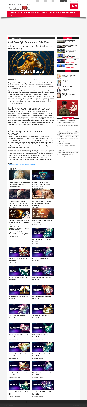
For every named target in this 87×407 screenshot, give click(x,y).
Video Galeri (22, 401)
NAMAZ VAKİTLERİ (30, 1)
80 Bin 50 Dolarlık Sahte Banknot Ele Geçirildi (70, 41)
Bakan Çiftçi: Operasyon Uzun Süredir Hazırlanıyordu (71, 55)
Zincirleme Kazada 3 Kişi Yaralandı (64, 141)
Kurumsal (53, 401)
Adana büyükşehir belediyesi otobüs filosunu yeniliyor (71, 50)
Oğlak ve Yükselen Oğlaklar (21, 83)
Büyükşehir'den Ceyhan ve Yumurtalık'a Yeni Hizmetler (67, 138)
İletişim (60, 401)
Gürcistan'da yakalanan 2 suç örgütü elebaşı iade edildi (67, 136)
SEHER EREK (64, 86)
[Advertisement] (43, 26)
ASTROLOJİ (19, 38)
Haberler (13, 38)
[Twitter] (11, 79)
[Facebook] (9, 79)
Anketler (15, 401)
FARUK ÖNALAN (65, 74)
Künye (37, 401)
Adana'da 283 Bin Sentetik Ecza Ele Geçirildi (66, 147)
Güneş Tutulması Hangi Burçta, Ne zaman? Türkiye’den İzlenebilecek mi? (19, 222)
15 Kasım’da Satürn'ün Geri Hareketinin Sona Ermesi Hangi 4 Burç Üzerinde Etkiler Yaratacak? (18, 203)
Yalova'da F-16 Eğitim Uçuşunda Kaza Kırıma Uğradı (67, 148)
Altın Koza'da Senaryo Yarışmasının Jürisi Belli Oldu (67, 131)
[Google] (13, 79)
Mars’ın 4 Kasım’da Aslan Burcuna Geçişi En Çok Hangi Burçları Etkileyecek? (42, 203)
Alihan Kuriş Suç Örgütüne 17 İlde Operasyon (71, 60)
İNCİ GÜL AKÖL (65, 93)
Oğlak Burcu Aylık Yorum (13, 164)
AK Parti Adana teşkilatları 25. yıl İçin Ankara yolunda (67, 139)
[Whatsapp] (15, 79)
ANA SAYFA (12, 1)
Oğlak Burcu (12, 91)
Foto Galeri (30, 401)
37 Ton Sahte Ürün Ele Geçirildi (63, 143)
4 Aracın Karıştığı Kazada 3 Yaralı (64, 156)
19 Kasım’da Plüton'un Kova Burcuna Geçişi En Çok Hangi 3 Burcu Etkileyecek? (41, 184)
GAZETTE (11, 405)
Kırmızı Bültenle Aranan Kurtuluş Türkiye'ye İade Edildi (67, 125)
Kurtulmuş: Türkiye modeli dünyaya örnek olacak (71, 65)
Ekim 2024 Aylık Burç (24, 164)
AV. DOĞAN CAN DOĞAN (67, 80)
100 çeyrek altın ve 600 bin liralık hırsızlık (71, 46)
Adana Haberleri (33, 164)
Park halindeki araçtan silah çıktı (63, 157)
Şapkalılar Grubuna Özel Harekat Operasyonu (66, 120)
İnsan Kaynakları (45, 401)
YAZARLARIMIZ (20, 1)
